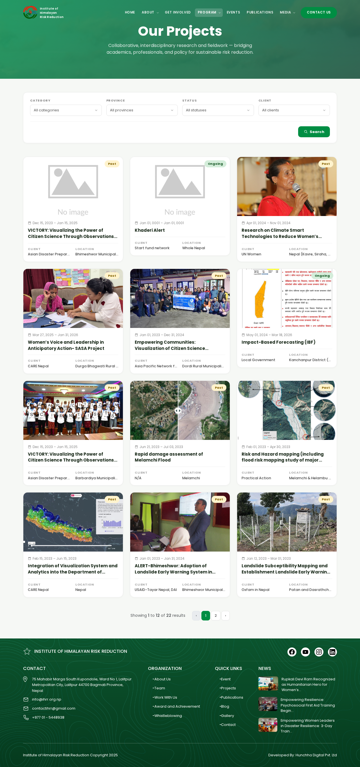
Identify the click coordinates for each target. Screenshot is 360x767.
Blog (225, 706)
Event (226, 679)
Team (159, 688)
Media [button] (286, 12)
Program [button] (207, 12)
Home (130, 12)
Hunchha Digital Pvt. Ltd (316, 755)
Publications (260, 12)
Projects (228, 688)
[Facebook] (291, 651)
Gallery (227, 715)
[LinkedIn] (332, 651)
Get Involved (178, 12)
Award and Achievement (177, 706)
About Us (162, 679)
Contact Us (319, 12)
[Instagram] (318, 651)
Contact (228, 724)
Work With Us (165, 697)
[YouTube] (305, 651)
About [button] (149, 12)
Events (233, 12)
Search (317, 131)
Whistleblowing (168, 715)
